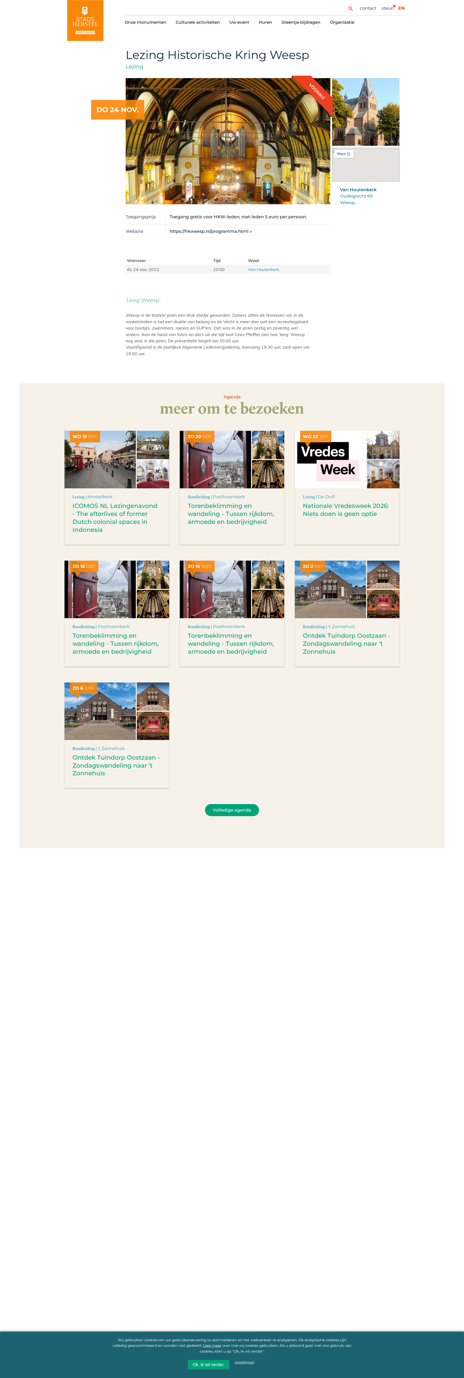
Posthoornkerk (229, 496)
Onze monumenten (145, 22)
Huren (265, 22)
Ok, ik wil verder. (209, 1364)
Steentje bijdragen (301, 22)
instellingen (244, 1362)
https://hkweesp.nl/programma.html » (211, 231)
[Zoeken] (350, 8)
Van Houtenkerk (263, 269)
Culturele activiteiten (198, 22)
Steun (388, 8)
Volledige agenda (232, 810)
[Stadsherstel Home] (85, 20)
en (401, 8)
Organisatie (342, 22)
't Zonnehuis (341, 626)
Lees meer (212, 1345)
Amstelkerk (100, 496)
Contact (368, 8)
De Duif (326, 496)
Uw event (239, 22)
